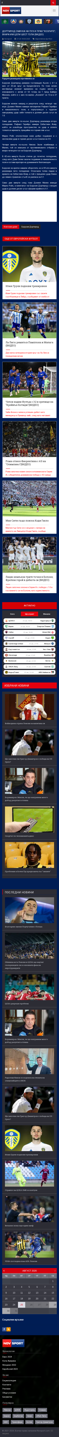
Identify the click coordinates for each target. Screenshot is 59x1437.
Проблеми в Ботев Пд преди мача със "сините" (28, 871)
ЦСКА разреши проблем (17, 1003)
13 (37, 1293)
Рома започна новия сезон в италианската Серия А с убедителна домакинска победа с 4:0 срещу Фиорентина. (29, 475)
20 (37, 1299)
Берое (7, 1416)
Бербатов (18, 1416)
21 (45, 1299)
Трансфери (17, 1422)
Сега (12, 614)
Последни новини (19, 892)
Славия (42, 1410)
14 (45, 1293)
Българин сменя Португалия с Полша (23, 926)
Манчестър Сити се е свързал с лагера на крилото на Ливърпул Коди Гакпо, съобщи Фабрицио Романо (26, 531)
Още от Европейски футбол (21, 239)
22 (53, 1299)
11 (21, 1293)
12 (29, 1293)
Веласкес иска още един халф (19, 1225)
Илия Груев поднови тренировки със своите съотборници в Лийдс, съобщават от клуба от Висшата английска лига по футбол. (27, 296)
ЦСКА (17, 1410)
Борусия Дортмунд (30, 227)
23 (6, 1305)
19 (29, 1299)
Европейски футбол (43, 39)
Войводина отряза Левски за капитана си (25, 723)
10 (14, 1293)
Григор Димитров (44, 1422)
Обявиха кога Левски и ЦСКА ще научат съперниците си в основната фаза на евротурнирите (24, 965)
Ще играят (29, 614)
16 (6, 1299)
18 (21, 1299)
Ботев (29, 1422)
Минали (46, 614)
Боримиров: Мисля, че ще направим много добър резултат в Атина (26, 799)
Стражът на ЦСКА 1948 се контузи (21, 1190)
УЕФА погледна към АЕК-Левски (21, 1261)
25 (21, 1305)
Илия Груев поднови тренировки (21, 1154)
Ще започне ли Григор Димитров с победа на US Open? (28, 760)
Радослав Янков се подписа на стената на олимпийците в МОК (25, 1079)
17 (14, 1299)
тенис (29, 1416)
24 (14, 1305)
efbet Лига (41, 1416)
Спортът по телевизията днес (19, 836)
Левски (7, 1410)
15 (53, 1293)
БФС (6, 1422)
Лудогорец (29, 1410)
